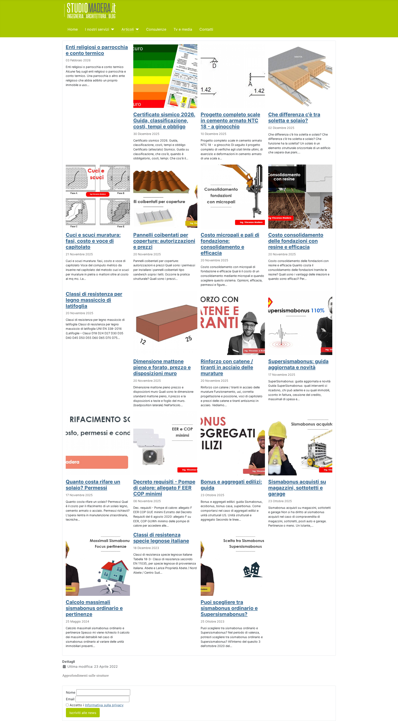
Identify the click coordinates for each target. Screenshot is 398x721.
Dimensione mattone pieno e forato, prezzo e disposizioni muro (162, 367)
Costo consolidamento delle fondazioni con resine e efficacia (295, 241)
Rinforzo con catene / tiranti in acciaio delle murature (227, 367)
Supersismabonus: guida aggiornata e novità (298, 364)
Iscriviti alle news (82, 713)
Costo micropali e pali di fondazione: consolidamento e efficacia (230, 244)
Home (73, 29)
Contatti (206, 29)
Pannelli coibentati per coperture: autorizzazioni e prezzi (164, 241)
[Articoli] (136, 29)
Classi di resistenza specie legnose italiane (161, 538)
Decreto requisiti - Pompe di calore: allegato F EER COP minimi (164, 488)
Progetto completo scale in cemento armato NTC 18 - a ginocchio (230, 120)
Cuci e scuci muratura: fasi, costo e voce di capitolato (93, 241)
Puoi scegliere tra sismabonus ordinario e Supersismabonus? (229, 608)
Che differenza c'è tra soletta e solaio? (294, 117)
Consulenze (156, 29)
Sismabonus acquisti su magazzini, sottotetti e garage (297, 488)
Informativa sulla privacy (104, 705)
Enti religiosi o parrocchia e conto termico (97, 50)
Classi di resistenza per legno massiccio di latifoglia (94, 300)
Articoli (127, 29)
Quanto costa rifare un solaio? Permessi (93, 485)
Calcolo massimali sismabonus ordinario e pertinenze (94, 608)
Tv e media (183, 29)
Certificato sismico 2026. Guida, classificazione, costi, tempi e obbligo (164, 120)
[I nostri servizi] (111, 29)
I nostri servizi (97, 29)
